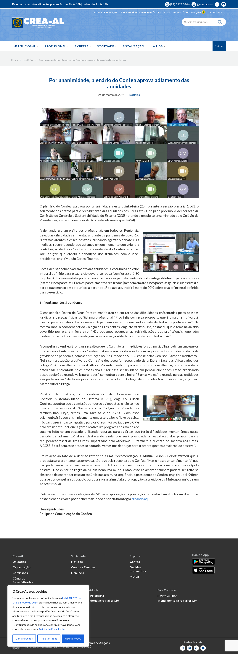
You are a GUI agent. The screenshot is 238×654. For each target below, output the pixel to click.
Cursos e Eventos (83, 567)
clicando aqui (140, 499)
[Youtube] (203, 648)
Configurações (24, 638)
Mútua (134, 576)
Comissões (20, 573)
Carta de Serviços (105, 12)
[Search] (221, 22)
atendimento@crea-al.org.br (177, 600)
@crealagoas (204, 4)
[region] (48, 616)
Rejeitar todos (49, 638)
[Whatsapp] (182, 648)
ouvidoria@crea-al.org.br (101, 600)
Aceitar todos (73, 638)
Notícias (28, 60)
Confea (135, 561)
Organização (21, 567)
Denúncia (77, 573)
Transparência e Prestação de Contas (145, 12)
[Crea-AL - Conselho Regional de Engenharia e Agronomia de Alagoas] (38, 23)
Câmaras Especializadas (23, 580)
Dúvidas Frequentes (138, 569)
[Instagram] (189, 648)
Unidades (19, 561)
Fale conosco (21, 4)
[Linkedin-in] (196, 648)
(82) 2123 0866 (180, 4)
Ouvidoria (215, 12)
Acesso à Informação (187, 12)
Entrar (219, 46)
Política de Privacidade (51, 629)
